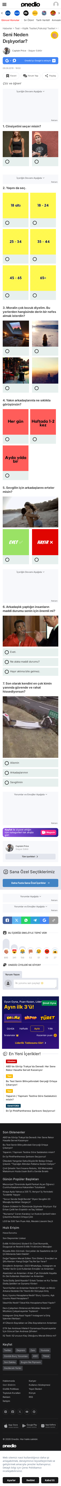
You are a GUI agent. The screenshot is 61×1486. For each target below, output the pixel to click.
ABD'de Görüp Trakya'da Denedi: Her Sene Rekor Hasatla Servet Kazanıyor (30, 1068)
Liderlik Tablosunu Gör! (29, 1042)
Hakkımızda (9, 1380)
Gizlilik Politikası (11, 1389)
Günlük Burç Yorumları (16, 1356)
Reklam (6, 1397)
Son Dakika (9, 1362)
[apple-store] (12, 1426)
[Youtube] (27, 1412)
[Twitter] (20, 1412)
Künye (32, 1393)
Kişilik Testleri (29, 28)
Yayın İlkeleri (35, 1389)
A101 (35, 1356)
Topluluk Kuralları (12, 1393)
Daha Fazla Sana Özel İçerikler (28, 882)
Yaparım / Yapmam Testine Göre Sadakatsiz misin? (31, 1098)
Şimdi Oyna (49, 1003)
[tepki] (6, 951)
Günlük (10, 1028)
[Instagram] (5, 1412)
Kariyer (32, 1380)
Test (17, 28)
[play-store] (30, 1426)
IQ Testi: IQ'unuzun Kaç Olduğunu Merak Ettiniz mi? (29, 1335)
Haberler (7, 28)
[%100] (26, 13)
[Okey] (16, 13)
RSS (31, 1397)
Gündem (11, 1061)
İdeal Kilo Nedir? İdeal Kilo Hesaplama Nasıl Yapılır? (29, 1302)
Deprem (21, 1350)
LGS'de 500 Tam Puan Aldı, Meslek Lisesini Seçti (28, 1221)
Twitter (7, 1350)
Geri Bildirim (9, 1385)
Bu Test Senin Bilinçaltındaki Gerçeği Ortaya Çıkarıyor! (31, 1083)
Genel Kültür (13, 1105)
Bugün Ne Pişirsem (31, 1362)
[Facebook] (13, 1412)
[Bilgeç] (53, 13)
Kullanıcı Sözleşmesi (39, 1385)
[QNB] (34, 13)
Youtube (44, 1350)
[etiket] (54, 35)
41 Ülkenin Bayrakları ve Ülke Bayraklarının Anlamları (30, 1323)
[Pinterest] (34, 1412)
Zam (32, 1350)
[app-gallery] (49, 1426)
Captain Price (27, 50)
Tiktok (46, 1356)
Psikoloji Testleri (46, 28)
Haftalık (23, 1028)
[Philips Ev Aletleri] (7, 13)
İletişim (6, 1401)
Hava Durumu (10, 1232)
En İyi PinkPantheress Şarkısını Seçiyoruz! (30, 1110)
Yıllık (50, 1028)
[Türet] (43, 13)
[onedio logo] (28, 1446)
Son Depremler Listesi (14, 1238)
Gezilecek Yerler (12, 1368)
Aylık (37, 1028)
